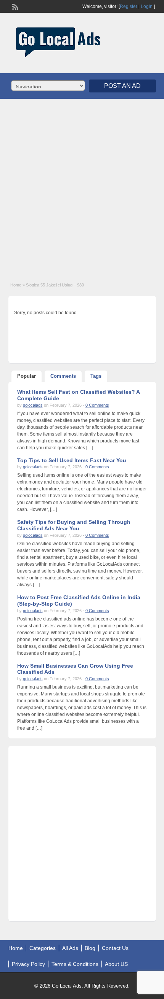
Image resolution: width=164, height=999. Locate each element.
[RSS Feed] (14, 6)
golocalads (33, 405)
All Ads (70, 948)
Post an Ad (122, 86)
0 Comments (97, 405)
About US (116, 964)
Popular (26, 376)
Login (147, 6)
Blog (90, 948)
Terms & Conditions (74, 964)
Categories (42, 948)
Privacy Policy (28, 964)
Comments (63, 376)
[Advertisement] (82, 186)
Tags (95, 376)
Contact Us (115, 948)
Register (128, 6)
